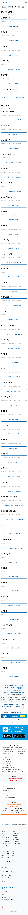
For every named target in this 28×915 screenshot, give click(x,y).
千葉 (8, 851)
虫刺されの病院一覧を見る (14, 319)
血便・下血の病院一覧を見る (14, 391)
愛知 (8, 853)
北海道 (3, 851)
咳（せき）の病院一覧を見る (14, 262)
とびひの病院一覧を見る (14, 662)
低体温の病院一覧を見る (14, 462)
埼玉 (3, 857)
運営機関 (3, 902)
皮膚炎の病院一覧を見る (14, 605)
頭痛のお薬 (15, 835)
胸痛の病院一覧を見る (14, 448)
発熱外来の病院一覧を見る (14, 26)
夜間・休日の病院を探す (7, 871)
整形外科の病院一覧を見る (14, 83)
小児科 (3, 835)
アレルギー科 (4, 845)
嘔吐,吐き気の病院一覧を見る (14, 305)
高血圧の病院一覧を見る (14, 434)
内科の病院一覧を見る (14, 55)
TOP (2, 824)
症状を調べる (4, 867)
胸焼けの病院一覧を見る (14, 477)
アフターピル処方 (17, 843)
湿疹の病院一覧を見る (14, 576)
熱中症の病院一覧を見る (14, 348)
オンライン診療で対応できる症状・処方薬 (14, 720)
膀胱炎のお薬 (16, 839)
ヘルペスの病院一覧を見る (14, 562)
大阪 (8, 855)
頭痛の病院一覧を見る (14, 234)
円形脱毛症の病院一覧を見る (14, 633)
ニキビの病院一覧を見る (14, 534)
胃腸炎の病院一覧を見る (14, 248)
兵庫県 (12, 824)
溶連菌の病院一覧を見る (14, 491)
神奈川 (3, 855)
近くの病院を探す (7, 824)
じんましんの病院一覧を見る (14, 191)
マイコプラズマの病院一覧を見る (14, 334)
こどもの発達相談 (5, 839)
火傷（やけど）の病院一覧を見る (14, 648)
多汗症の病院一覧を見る (14, 277)
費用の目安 (14, 722)
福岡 (13, 855)
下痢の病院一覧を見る (14, 362)
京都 (13, 851)
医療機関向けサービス (6, 875)
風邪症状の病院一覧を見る (14, 134)
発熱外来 (3, 831)
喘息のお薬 (15, 837)
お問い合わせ (4, 894)
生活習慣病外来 (16, 841)
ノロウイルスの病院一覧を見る (14, 205)
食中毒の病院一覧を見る (14, 177)
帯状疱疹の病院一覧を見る (14, 405)
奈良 (13, 853)
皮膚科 (14, 831)
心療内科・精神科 (5, 837)
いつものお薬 (16, 833)
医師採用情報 (4, 881)
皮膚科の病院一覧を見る (14, 69)
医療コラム (4, 869)
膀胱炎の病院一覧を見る (14, 377)
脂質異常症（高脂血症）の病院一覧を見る (14, 519)
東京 (3, 853)
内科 (3, 833)
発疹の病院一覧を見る (14, 591)
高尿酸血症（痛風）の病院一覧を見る (14, 505)
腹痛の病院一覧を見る (14, 220)
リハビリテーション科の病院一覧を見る (14, 98)
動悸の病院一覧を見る (14, 419)
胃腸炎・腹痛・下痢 (6, 843)
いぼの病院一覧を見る (14, 676)
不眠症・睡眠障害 (5, 841)
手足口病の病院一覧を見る (14, 148)
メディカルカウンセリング (7, 861)
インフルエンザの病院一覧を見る (14, 120)
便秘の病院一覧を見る (14, 291)
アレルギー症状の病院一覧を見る (14, 163)
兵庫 (8, 857)
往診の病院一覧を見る (14, 41)
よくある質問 (4, 891)
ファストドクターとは (6, 865)
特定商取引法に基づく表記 (7, 899)
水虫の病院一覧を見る (14, 619)
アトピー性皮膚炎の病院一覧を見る (14, 548)
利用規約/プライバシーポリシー (8, 897)
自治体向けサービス (6, 877)
